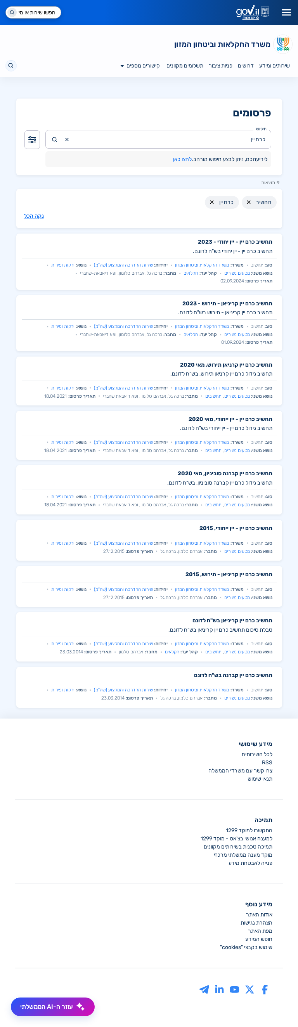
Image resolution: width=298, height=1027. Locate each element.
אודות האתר (259, 914)
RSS (267, 762)
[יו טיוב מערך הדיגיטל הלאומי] (234, 989)
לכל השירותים (257, 754)
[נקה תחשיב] (249, 202)
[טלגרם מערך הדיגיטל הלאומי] (204, 989)
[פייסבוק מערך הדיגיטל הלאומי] (265, 989)
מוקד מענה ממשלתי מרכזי (243, 855)
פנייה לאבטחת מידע (250, 863)
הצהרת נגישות (256, 923)
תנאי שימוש (260, 779)
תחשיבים (213, 396)
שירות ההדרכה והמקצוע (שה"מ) (123, 265)
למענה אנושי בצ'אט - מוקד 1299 (236, 838)
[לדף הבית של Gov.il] (253, 12)
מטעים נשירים (237, 273)
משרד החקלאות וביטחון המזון (202, 265)
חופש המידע (258, 939)
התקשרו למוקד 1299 (249, 830)
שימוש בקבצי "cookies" (246, 947)
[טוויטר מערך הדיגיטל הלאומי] (250, 989)
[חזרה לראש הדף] (277, 1006)
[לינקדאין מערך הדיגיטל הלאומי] (219, 989)
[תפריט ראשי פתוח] (286, 12)
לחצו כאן (182, 159)
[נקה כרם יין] (212, 202)
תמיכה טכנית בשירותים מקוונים (238, 846)
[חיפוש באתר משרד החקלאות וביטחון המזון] (11, 66)
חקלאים (191, 273)
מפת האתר (260, 931)
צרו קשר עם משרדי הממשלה (240, 770)
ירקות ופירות (62, 265)
